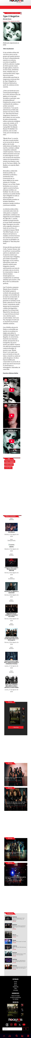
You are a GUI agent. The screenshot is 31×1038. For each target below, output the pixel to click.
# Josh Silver (8, 467)
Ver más (14, 921)
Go (26, 1029)
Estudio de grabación (15, 997)
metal (12, 13)
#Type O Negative (9, 461)
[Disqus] (12, 491)
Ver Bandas (15, 999)
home (8, 13)
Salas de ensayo (15, 995)
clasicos (16, 13)
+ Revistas (16, 727)
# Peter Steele (9, 464)
